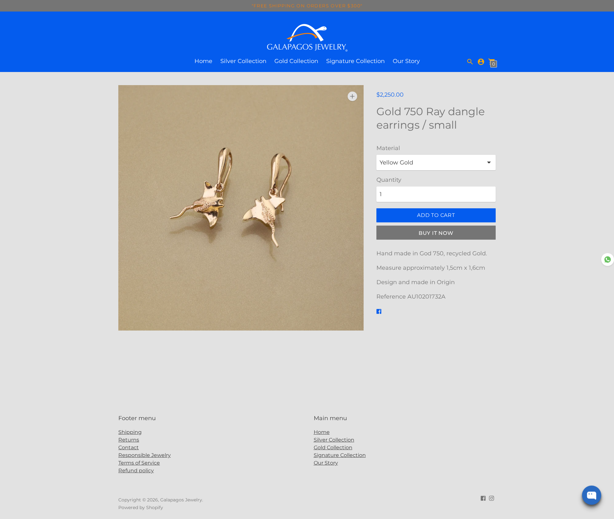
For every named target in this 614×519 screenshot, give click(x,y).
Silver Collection (243, 61)
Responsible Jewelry (144, 455)
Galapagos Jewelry (181, 500)
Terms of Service (139, 463)
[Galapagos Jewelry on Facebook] (483, 497)
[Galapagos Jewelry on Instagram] (491, 497)
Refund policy (136, 470)
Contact (128, 447)
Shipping (130, 432)
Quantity (388, 180)
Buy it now (436, 233)
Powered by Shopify (140, 507)
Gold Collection (296, 61)
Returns (128, 440)
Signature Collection (355, 61)
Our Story (406, 61)
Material (388, 148)
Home (203, 61)
